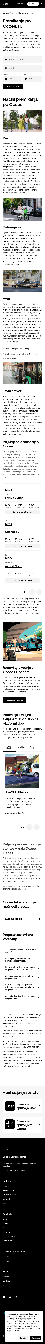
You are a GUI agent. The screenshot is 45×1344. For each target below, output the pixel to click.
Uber (5, 3)
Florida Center (14, 497)
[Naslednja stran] (39, 592)
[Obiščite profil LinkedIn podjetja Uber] (4, 1297)
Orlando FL (12, 532)
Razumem (36, 1338)
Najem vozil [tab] (32, 747)
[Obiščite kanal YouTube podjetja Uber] (10, 1297)
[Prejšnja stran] (32, 592)
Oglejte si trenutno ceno (22, 512)
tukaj (9, 1328)
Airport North (13, 566)
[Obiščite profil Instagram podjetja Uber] (16, 1297)
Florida (21, 13)
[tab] (40, 747)
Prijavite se (20, 4)
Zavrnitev (23, 1338)
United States (9, 13)
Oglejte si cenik (13, 86)
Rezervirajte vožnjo (14, 700)
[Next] (36, 827)
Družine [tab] (21, 747)
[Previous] (29, 827)
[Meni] (41, 4)
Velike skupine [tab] (9, 747)
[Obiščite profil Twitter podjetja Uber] (21, 1297)
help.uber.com (14, 1047)
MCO (8, 490)
